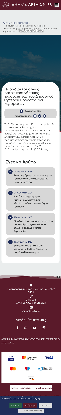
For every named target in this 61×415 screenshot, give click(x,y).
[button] (50, 4)
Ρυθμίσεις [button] (45, 405)
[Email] (44, 116)
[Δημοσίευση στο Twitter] (39, 116)
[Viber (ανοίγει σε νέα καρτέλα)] (44, 328)
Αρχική (6, 23)
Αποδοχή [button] (15, 405)
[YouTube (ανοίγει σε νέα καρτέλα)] (34, 328)
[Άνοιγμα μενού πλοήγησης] (56, 5)
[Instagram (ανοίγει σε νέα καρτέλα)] (26, 328)
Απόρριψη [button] (30, 405)
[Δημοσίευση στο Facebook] (35, 116)
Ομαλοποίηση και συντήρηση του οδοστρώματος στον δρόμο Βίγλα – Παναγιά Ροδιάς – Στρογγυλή (33, 226)
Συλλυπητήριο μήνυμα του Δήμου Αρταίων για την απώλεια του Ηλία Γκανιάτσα (33, 178)
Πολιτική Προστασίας (21, 388)
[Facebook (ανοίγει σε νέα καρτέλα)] (17, 328)
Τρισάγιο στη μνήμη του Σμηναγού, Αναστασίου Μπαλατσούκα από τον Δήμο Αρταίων (31, 201)
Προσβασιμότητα (43, 388)
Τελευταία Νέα (20, 23)
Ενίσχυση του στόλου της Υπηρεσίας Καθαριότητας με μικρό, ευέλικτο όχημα (31, 249)
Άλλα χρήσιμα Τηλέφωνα (31, 303)
